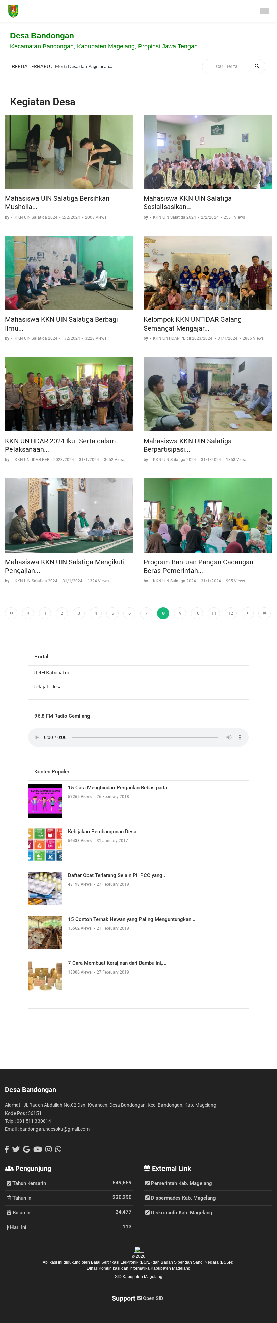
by (7, 217)
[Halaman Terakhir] (264, 613)
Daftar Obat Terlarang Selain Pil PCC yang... (117, 875)
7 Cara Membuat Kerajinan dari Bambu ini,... (117, 963)
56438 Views (80, 840)
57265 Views (80, 796)
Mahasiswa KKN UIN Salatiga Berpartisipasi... (188, 445)
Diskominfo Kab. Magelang (181, 1213)
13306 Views (80, 972)
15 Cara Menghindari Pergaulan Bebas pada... (119, 788)
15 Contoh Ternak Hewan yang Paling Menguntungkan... (131, 919)
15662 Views (80, 928)
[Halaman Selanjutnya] (248, 613)
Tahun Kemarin (28, 1183)
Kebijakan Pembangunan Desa (102, 831)
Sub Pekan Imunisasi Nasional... (87, 74)
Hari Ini (17, 1226)
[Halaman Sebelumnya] (28, 613)
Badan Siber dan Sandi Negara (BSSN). (197, 1262)
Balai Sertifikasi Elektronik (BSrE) (122, 1262)
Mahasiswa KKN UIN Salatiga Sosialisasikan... (188, 202)
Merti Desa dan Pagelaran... (83, 66)
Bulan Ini (21, 1212)
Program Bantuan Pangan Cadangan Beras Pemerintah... (198, 566)
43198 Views (80, 884)
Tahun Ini (22, 1197)
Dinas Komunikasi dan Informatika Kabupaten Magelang (139, 1268)
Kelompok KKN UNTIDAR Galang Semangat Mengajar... (193, 323)
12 (230, 613)
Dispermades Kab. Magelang (183, 1198)
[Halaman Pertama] (11, 613)
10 (197, 613)
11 (213, 613)
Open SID (152, 1298)
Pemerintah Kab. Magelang (181, 1183)
